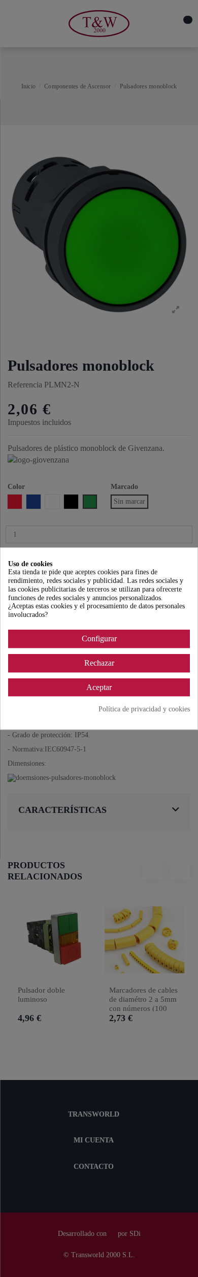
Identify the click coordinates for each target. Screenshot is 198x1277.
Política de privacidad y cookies (144, 709)
